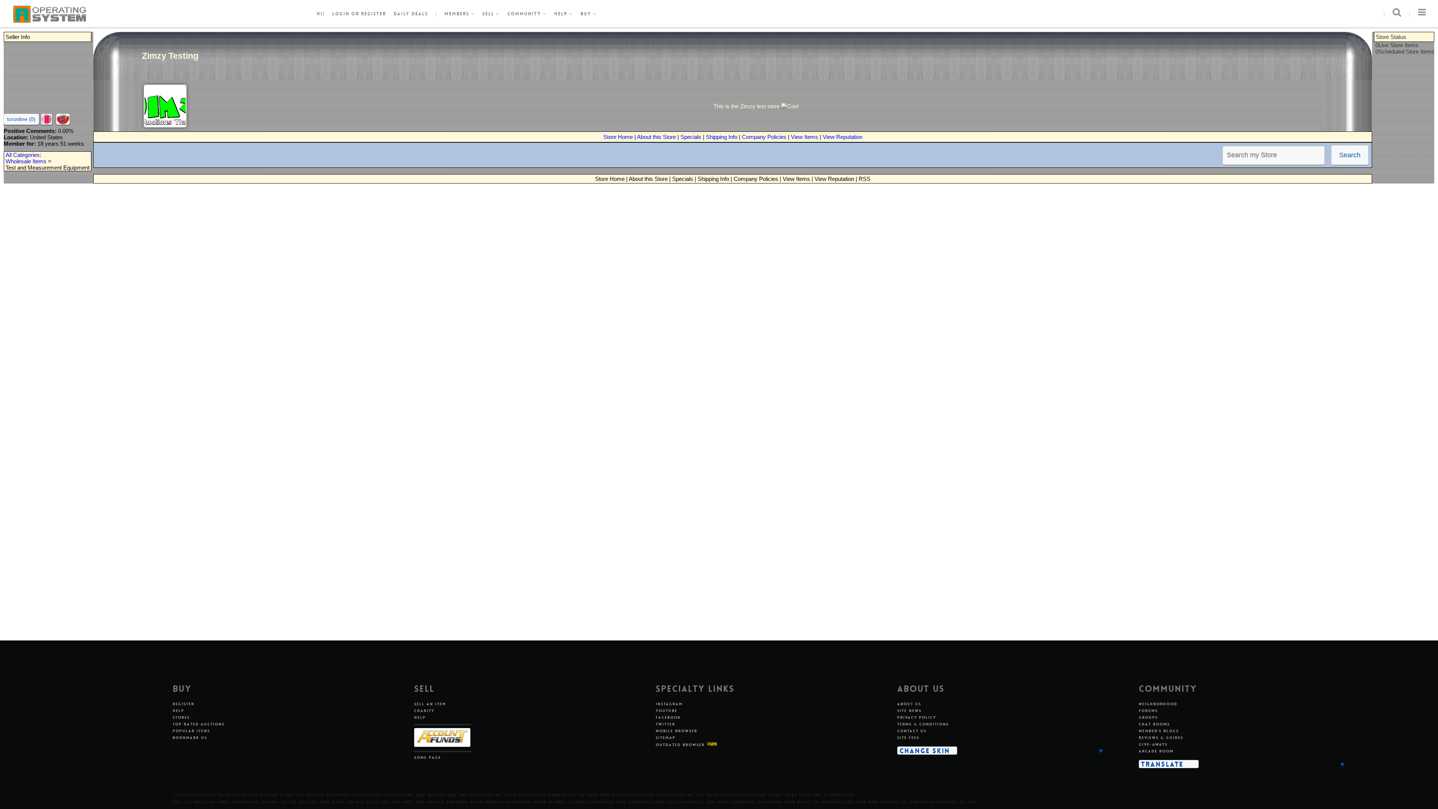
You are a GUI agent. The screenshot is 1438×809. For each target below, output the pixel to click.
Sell (489, 14)
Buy (586, 14)
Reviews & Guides (1161, 737)
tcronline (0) (21, 119)
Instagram (669, 704)
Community (525, 14)
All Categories (23, 155)
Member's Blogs (1159, 730)
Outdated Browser (680, 744)
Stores (181, 717)
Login (340, 14)
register (373, 14)
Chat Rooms (1154, 724)
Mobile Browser (676, 730)
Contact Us (911, 730)
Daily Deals (411, 14)
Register (183, 704)
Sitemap (666, 737)
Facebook (668, 717)
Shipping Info (721, 137)
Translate (1162, 764)
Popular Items (191, 730)
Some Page (427, 757)
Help (561, 14)
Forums (1148, 710)
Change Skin (924, 750)
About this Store (656, 137)
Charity (424, 710)
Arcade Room (1156, 751)
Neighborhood (1158, 704)
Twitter (665, 724)
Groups (1148, 717)
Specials (690, 137)
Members (458, 14)
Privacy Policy (916, 717)
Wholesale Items (26, 161)
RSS (864, 179)
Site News (909, 710)
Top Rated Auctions (199, 724)
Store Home (618, 137)
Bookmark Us (190, 737)
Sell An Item (430, 704)
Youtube (666, 710)
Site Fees (908, 737)
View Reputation (842, 137)
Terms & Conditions (923, 724)
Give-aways (1153, 744)
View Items (804, 137)
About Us (909, 704)
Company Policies (764, 137)
